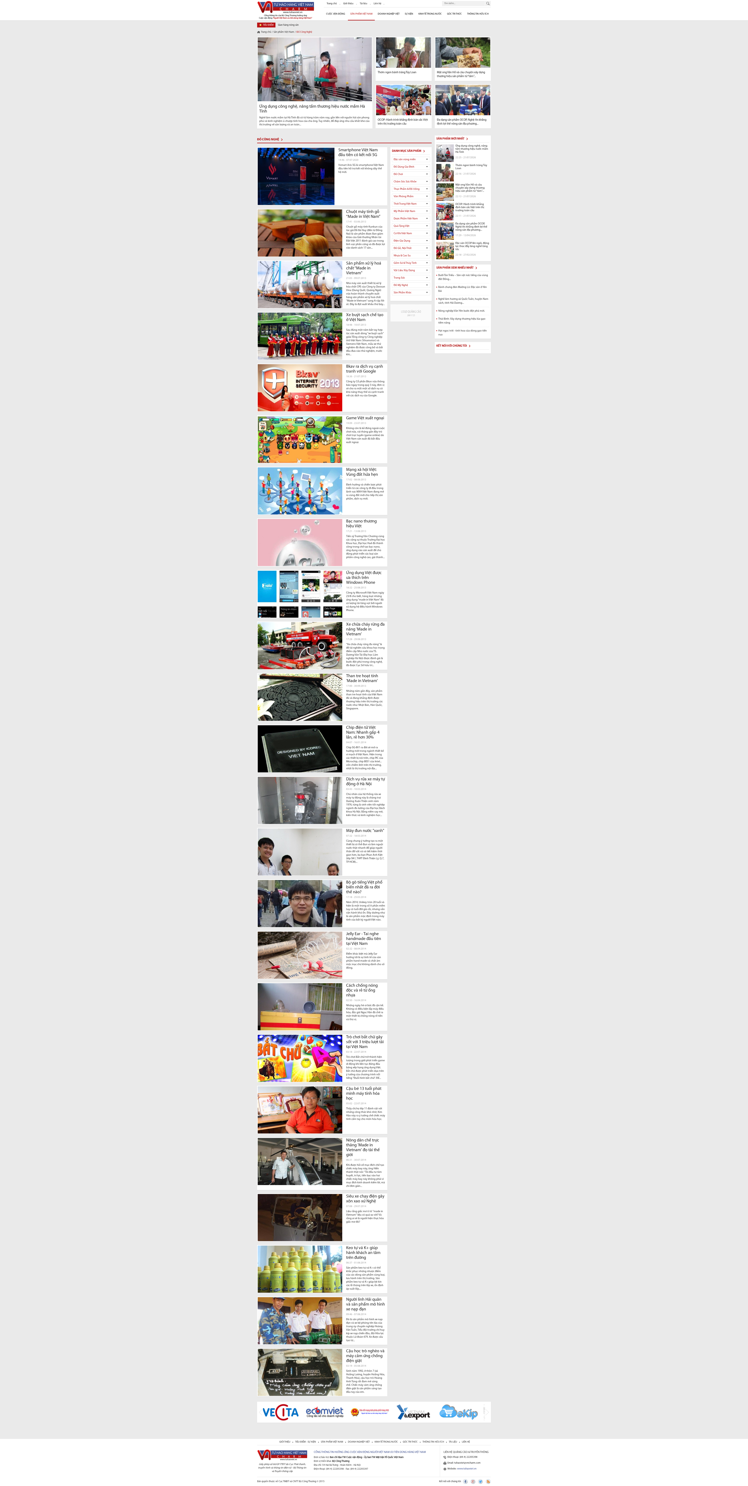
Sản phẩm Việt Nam (361, 14)
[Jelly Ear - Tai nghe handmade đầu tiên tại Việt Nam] (300, 955)
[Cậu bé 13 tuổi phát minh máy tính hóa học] (300, 1109)
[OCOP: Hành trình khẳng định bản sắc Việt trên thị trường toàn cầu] (403, 100)
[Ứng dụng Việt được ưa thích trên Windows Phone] (300, 594)
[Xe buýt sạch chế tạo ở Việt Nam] (300, 336)
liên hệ (466, 1442)
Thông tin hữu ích (478, 14)
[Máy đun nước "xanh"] (300, 852)
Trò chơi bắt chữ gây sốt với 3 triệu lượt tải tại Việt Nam (365, 1042)
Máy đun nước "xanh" (365, 831)
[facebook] (466, 1481)
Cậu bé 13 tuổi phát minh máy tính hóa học (363, 1094)
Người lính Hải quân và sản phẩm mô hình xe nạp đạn (365, 1304)
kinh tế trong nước (387, 1442)
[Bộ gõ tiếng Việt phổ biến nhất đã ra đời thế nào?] (300, 903)
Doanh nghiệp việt (359, 1442)
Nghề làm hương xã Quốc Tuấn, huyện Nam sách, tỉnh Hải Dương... (463, 301)
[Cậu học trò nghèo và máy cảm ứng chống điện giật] (300, 1372)
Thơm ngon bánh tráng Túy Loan (397, 72)
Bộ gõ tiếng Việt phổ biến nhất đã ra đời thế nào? (364, 887)
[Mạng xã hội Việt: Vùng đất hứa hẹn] (300, 490)
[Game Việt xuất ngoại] (300, 439)
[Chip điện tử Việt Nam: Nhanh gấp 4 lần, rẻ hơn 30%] (300, 748)
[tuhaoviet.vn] (285, 10)
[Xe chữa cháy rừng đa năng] (300, 645)
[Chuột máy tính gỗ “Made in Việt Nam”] (300, 233)
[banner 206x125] (411, 313)
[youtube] (488, 1481)
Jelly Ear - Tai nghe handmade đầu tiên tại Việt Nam (363, 939)
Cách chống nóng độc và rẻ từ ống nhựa (362, 990)
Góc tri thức (410, 1442)
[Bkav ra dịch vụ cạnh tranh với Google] (300, 387)
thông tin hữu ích (434, 1442)
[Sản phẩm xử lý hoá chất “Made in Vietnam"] (300, 284)
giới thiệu (285, 1442)
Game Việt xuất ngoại (365, 418)
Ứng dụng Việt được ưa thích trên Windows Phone (364, 578)
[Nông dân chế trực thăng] (300, 1161)
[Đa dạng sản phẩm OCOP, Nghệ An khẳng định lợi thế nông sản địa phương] (462, 100)
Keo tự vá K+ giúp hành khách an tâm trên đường (363, 1253)
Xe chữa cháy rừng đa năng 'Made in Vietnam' (365, 629)
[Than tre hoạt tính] (300, 697)
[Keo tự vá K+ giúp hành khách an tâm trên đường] (300, 1269)
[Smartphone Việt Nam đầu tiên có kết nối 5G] (296, 176)
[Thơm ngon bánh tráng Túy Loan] (403, 52)
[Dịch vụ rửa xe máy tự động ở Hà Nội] (300, 800)
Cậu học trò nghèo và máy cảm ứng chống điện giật (365, 1356)
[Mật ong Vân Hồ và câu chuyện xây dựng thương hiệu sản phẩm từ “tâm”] (462, 52)
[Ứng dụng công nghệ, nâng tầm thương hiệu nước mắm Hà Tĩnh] (315, 69)
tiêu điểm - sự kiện (306, 1442)
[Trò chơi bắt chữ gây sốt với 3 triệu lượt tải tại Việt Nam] (300, 1058)
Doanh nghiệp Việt (389, 14)
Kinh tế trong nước (430, 14)
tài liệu (453, 1442)
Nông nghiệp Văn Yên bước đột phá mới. (461, 311)
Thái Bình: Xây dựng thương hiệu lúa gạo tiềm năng (461, 320)
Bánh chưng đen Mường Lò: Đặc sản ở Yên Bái (462, 289)
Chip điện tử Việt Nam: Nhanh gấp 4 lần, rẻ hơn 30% (362, 732)
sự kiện (409, 14)
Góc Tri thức (454, 14)
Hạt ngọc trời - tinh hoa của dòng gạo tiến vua (462, 332)
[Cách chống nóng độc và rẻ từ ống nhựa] (300, 1006)
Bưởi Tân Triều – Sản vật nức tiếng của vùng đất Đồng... (463, 277)
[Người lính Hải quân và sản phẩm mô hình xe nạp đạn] (300, 1320)
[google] (473, 1481)
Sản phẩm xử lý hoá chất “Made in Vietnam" (363, 268)
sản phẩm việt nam (332, 1442)
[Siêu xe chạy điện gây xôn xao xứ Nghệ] (300, 1217)
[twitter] (480, 1481)
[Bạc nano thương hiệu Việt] (300, 542)
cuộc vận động (335, 14)
